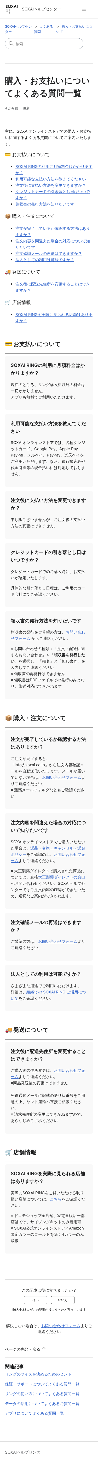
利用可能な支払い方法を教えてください (50, 179)
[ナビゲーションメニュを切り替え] (83, 9)
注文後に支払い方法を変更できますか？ (50, 185)
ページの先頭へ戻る (23, 1349)
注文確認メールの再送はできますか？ (48, 253)
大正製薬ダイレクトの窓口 (61, 877)
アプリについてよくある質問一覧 (34, 1413)
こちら (56, 1199)
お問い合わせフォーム (61, 777)
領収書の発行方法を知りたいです (44, 204)
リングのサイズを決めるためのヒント (38, 1374)
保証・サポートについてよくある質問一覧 (42, 1384)
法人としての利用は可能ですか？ (44, 259)
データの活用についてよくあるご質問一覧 (42, 1403)
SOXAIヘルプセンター (24, 1452)
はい (35, 1300)
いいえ (62, 1300)
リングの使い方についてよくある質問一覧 (42, 1393)
